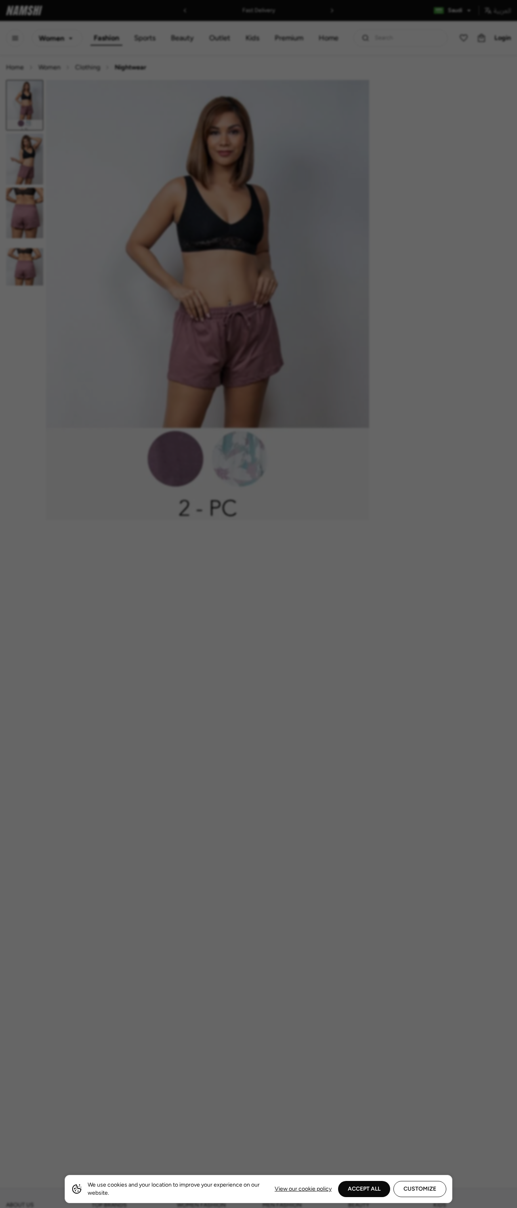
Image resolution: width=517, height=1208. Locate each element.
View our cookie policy (303, 1188)
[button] (258, 604)
